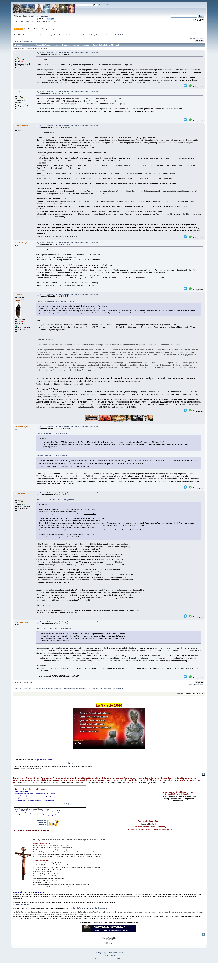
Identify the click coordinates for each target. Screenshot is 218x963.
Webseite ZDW (104, 5)
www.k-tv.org (42, 822)
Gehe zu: (179, 694)
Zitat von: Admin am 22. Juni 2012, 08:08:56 (52, 433)
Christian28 (21, 493)
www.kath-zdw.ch (119, 421)
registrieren (46, 16)
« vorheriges (193, 38)
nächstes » (200, 38)
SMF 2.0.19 (99, 952)
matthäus (20, 92)
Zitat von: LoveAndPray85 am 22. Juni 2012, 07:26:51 (55, 301)
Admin (19, 295)
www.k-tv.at (42, 824)
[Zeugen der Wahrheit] (16, 326)
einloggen (34, 16)
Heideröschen (22, 126)
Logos (19, 53)
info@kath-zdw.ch (22, 904)
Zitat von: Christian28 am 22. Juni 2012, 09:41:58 (54, 629)
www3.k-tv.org (41, 820)
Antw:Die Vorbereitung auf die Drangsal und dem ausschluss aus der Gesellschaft (69, 52)
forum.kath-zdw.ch (98, 908)
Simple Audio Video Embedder (109, 954)
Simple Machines (118, 952)
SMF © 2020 (108, 952)
